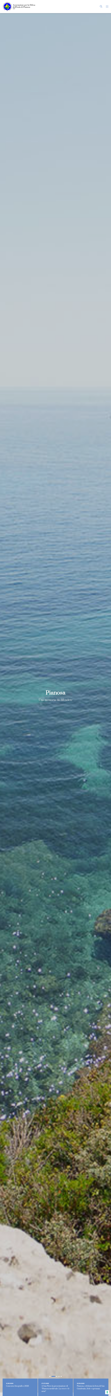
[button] (49, 1376)
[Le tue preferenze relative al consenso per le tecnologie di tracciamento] (107, 1392)
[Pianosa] (19, 6)
